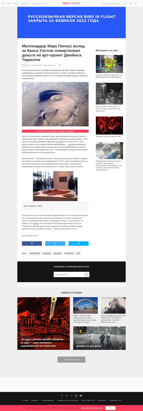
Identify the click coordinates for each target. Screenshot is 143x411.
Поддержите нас (116, 400)
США (78, 253)
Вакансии (34, 400)
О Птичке (24, 400)
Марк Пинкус (57, 253)
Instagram (70, 131)
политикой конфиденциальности (92, 408)
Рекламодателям (48, 400)
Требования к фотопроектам (67, 400)
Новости (16, 3)
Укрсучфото (102, 400)
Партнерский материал (110, 3)
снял (79, 226)
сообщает (60, 141)
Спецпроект (25, 3)
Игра (9, 3)
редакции (92, 405)
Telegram (61, 131)
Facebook (53, 131)
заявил (36, 223)
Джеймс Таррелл (35, 253)
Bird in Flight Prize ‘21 (39, 3)
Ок (110, 408)
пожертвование (69, 253)
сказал (71, 144)
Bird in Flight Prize (88, 400)
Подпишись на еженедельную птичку (71, 267)
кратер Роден (47, 253)
